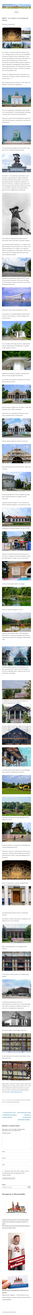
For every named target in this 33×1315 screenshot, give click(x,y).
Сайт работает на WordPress (9, 1312)
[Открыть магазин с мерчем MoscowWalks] (16, 1251)
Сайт (3, 1164)
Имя (4, 1151)
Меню (16, 12)
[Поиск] (29, 1187)
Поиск (4, 1184)
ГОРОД (8, 1102)
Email (4, 1158)
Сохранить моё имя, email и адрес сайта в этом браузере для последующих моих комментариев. (15, 1173)
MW (29, 1100)
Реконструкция (15, 1102)
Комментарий (6, 1133)
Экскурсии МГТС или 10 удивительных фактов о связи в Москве (9, 1115)
